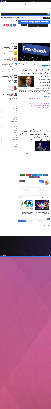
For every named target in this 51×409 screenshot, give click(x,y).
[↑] (25, 254)
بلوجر (15, 134)
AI (15, 106)
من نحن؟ (48, 1)
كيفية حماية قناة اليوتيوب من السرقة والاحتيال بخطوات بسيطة (38, 103)
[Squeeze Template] (49, 255)
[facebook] (4, 1)
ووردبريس (14, 146)
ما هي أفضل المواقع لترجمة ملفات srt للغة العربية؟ (7, 100)
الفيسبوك (14, 125)
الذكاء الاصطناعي (13, 121)
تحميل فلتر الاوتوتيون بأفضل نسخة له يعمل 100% (7, 77)
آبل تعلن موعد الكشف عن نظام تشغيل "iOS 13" (8, 95)
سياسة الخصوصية (44, 1)
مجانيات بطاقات (13, 141)
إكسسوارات (14, 119)
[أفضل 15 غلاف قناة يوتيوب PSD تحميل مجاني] (15, 59)
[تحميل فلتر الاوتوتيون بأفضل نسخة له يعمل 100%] (15, 76)
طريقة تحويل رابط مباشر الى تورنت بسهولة (7, 71)
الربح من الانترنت (35, 14)
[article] (26, 191)
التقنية (45, 14)
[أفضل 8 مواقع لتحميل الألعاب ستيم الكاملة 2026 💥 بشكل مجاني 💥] (15, 47)
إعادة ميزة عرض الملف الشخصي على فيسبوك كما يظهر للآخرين (38, 110)
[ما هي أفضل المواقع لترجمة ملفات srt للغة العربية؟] (15, 100)
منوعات (10, 14)
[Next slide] (19, 197)
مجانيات (23, 14)
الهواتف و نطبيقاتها (13, 126)
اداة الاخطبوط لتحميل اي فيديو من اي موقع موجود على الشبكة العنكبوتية (7, 65)
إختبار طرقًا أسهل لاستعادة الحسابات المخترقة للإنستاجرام (39, 105)
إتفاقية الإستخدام (38, 1)
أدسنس (15, 115)
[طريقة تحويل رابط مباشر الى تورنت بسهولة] (15, 71)
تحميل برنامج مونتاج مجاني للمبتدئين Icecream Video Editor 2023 (7, 54)
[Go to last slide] (21, 197)
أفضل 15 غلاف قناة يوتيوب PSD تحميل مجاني (8, 60)
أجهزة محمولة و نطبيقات (12, 114)
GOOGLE (14, 108)
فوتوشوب (14, 137)
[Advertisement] (25, 9)
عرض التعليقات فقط (29, 221)
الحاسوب (41, 14)
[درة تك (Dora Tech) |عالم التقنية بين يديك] (25, 4)
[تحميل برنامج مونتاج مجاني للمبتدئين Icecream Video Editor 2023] (15, 53)
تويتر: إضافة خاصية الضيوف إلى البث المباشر (41, 107)
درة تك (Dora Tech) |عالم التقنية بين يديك (34, 255)
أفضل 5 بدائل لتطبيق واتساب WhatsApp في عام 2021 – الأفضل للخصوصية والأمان (36, 101)
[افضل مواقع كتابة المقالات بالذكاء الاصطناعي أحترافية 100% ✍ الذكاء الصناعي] (15, 88)
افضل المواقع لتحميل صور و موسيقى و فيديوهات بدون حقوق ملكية (7, 83)
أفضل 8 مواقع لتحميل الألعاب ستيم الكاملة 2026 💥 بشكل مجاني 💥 (7, 48)
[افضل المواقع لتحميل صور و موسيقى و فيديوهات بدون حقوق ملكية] (15, 81)
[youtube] (5, 1)
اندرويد (15, 130)
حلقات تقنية (14, 135)
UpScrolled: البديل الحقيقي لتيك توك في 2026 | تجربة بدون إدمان (38, 98)
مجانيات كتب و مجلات (13, 143)
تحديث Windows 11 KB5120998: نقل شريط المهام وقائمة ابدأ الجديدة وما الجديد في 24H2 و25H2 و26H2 (16, 17)
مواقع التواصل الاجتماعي (16, 14)
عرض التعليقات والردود (22, 221)
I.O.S (15, 110)
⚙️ (30, 1)
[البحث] (1, 1)
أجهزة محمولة (28, 14)
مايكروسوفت (14, 139)
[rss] (5, 255)
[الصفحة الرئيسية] (48, 14)
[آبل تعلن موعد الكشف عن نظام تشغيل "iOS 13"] (15, 94)
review (15, 112)
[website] (24, 181)
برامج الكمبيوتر (14, 132)
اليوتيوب (14, 128)
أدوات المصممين (13, 117)
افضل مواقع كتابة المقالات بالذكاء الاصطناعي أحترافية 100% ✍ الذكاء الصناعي (7, 89)
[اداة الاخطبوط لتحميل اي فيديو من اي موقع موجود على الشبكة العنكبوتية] (15, 64)
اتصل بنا (34, 1)
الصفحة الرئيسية (45, 26)
